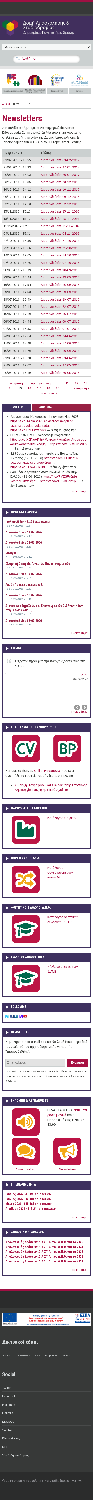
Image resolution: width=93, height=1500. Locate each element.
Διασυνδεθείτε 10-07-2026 (23, 595)
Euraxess (66, 1355)
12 (76, 383)
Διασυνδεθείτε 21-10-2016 (59, 248)
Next (84, 707)
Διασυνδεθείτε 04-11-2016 (59, 233)
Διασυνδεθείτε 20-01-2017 (59, 175)
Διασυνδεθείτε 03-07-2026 (23, 620)
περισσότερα (80, 491)
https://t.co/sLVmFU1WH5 (68, 444)
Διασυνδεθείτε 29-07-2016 (59, 299)
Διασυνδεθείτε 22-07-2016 (59, 306)
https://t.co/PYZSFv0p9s (60, 476)
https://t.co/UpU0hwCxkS (28, 430)
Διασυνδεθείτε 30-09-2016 (59, 270)
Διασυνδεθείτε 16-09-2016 (59, 285)
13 (86, 383)
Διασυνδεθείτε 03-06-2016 (59, 358)
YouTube (8, 1430)
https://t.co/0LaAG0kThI (27, 467)
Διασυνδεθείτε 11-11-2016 (59, 226)
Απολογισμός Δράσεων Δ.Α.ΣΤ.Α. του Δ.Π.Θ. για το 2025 (44, 1242)
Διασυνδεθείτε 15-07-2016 (59, 314)
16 (29, 388)
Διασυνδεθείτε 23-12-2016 (59, 182)
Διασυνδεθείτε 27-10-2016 (59, 241)
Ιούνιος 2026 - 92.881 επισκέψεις (28, 1199)
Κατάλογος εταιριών (61, 818)
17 (39, 388)
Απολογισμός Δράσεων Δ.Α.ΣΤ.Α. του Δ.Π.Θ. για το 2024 (44, 1247)
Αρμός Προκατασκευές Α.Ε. (24, 584)
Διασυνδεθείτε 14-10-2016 (59, 255)
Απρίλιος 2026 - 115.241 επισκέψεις (30, 1209)
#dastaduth (43, 425)
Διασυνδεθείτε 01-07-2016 (59, 328)
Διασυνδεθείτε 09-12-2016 (59, 197)
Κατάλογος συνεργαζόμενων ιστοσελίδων (60, 872)
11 (67, 383)
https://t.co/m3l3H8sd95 (61, 458)
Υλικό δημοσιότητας (15, 1455)
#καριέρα (66, 421)
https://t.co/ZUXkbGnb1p (58, 481)
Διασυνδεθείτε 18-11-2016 (59, 218)
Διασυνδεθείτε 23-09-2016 (59, 277)
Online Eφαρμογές (47, 770)
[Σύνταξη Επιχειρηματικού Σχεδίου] (67, 761)
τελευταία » (49, 393)
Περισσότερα (79, 633)
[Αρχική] (46, 35)
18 (48, 388)
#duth (30, 425)
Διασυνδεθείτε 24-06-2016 (59, 336)
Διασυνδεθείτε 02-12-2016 (59, 204)
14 (10, 388)
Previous (77, 707)
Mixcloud (8, 1421)
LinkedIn (7, 1413)
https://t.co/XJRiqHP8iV (27, 439)
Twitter (6, 1388)
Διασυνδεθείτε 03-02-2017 (59, 160)
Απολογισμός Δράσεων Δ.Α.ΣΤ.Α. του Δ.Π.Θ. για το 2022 (44, 1257)
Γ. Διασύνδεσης (22, 1355)
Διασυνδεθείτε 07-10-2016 (59, 263)
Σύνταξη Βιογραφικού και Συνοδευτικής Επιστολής (50, 785)
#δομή (41, 444)
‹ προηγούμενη (40, 383)
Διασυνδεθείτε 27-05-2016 (59, 365)
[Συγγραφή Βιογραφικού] (26, 761)
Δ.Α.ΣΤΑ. (6, 1355)
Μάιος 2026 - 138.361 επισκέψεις (28, 1204)
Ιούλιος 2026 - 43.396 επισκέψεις (27, 521)
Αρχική (6, 104)
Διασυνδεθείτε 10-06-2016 (59, 351)
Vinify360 (11, 553)
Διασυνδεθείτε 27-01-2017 (59, 167)
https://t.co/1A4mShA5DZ (28, 421)
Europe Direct (51, 1355)
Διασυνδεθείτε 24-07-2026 (23, 542)
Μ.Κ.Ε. (37, 1355)
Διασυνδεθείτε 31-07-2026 (23, 532)
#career (53, 421)
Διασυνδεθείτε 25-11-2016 (59, 211)
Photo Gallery (11, 1438)
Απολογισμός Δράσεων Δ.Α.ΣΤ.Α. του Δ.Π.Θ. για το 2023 (44, 1252)
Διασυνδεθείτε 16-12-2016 (59, 189)
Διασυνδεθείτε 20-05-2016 (59, 373)
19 (57, 388)
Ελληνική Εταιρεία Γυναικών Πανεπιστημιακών (37, 564)
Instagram (8, 1404)
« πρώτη (16, 383)
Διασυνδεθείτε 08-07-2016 (59, 321)
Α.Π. (84, 675)
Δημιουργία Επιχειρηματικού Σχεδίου (41, 790)
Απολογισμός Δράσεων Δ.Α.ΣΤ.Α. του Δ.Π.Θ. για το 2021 (44, 1261)
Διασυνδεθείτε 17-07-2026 (23, 574)
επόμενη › (81, 388)
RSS (5, 1447)
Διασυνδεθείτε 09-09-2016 (59, 292)
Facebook (9, 1396)
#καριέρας (17, 425)
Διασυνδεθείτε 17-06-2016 (59, 343)
